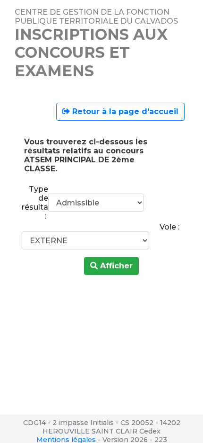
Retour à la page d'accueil (124, 111)
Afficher (115, 265)
